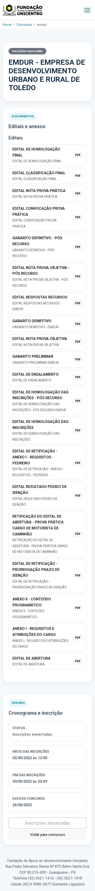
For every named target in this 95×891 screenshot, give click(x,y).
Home (7, 25)
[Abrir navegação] (87, 10)
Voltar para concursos (47, 834)
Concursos (24, 25)
